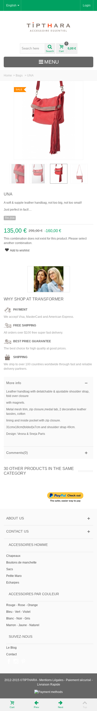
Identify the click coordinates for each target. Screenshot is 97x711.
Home (8, 75)
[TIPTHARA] (48, 27)
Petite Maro (14, 576)
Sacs (9, 569)
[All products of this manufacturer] (48, 279)
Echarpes (12, 582)
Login (87, 5)
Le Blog (11, 647)
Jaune (22, 625)
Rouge (10, 605)
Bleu (9, 611)
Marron (11, 625)
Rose (21, 605)
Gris (27, 618)
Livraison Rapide (48, 684)
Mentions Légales (51, 680)
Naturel (34, 625)
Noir (19, 618)
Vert (17, 611)
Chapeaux (13, 556)
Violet (26, 611)
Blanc (10, 618)
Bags (19, 75)
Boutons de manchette (21, 562)
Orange (33, 605)
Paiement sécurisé (78, 680)
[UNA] (18, 174)
